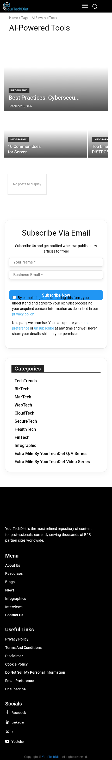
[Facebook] (7, 713)
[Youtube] (7, 742)
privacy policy (23, 314)
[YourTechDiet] (36, 6)
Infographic (19, 90)
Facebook (18, 713)
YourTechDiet (51, 757)
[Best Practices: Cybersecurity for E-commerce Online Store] (56, 74)
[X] (7, 732)
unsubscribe (44, 328)
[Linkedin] (7, 722)
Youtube (17, 742)
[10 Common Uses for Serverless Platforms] (45, 135)
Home (13, 17)
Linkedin (17, 722)
